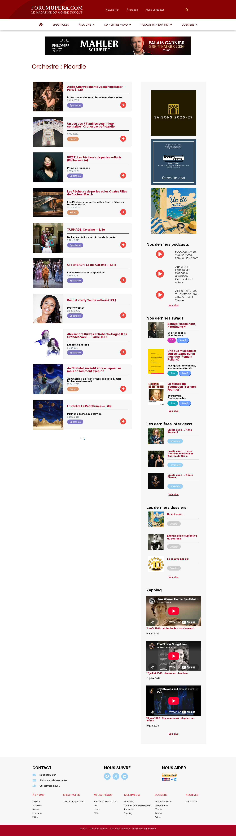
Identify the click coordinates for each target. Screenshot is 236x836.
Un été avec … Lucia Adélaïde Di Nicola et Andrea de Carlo (180, 453)
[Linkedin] (124, 776)
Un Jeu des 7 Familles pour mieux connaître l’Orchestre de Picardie (91, 125)
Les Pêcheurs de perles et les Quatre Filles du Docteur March (97, 193)
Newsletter (112, 9)
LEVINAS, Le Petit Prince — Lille (89, 406)
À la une (85, 24)
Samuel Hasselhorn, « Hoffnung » (181, 325)
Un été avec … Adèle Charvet (180, 476)
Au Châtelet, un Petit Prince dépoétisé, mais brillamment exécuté (94, 369)
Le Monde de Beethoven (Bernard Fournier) (181, 386)
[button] (86, 24)
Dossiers (188, 24)
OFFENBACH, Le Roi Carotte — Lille (91, 264)
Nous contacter (155, 9)
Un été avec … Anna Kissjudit (179, 431)
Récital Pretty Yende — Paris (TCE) (91, 300)
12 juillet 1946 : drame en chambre (167, 673)
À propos (132, 9)
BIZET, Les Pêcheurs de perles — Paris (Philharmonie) (94, 159)
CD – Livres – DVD (116, 24)
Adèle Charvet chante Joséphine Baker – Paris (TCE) (96, 88)
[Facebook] (107, 776)
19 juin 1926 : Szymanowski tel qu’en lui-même (170, 719)
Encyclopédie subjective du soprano (182, 537)
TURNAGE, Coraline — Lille (86, 229)
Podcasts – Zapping (155, 24)
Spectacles (60, 24)
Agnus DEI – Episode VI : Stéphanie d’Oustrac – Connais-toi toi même (183, 274)
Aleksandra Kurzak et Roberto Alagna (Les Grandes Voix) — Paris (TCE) (97, 335)
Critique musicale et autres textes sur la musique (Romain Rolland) (181, 355)
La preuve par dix (177, 558)
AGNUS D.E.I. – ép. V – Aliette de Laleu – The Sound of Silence (186, 295)
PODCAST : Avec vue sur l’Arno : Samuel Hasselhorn (186, 254)
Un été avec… (175, 514)
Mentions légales (98, 828)
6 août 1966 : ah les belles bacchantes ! (170, 628)
